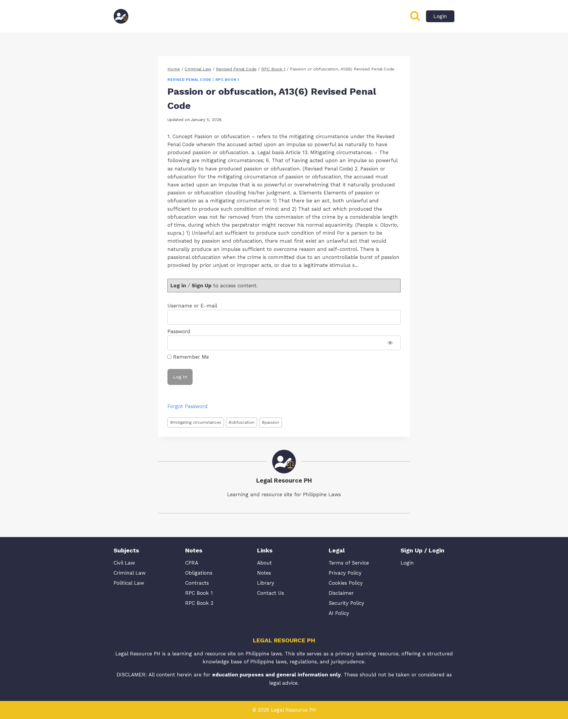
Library (265, 583)
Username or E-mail (192, 306)
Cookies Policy (346, 583)
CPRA (191, 563)
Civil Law (124, 563)
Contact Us (270, 593)
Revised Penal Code (189, 80)
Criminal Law (130, 573)
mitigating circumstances (195, 422)
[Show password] (390, 343)
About (264, 563)
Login (440, 16)
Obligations (198, 573)
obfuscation (241, 422)
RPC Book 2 (199, 603)
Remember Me (190, 357)
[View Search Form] (415, 16)
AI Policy (339, 613)
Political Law (129, 583)
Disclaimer (341, 593)
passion (270, 422)
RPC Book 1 (227, 80)
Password (178, 331)
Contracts (197, 583)
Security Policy (346, 603)
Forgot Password (187, 406)
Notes (264, 573)
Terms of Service (349, 563)
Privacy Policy (345, 573)
